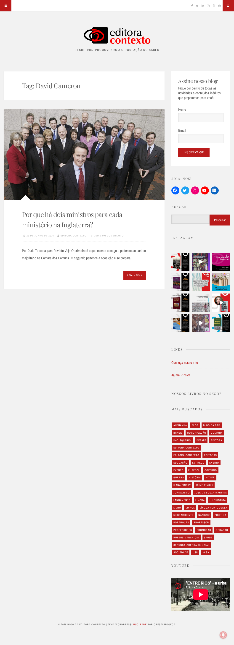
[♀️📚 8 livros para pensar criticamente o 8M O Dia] (221, 282)
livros (190, 507)
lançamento (182, 500)
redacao (222, 530)
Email (182, 130)
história (195, 477)
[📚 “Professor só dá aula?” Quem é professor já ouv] (201, 262)
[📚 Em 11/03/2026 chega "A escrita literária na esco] (180, 323)
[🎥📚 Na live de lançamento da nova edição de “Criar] (221, 303)
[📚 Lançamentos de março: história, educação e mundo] (221, 262)
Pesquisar (220, 220)
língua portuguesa (213, 507)
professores (182, 530)
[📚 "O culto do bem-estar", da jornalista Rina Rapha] (201, 323)
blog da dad (211, 425)
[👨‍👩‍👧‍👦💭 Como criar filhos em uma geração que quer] (201, 282)
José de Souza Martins (210, 492)
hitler (210, 477)
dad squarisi (182, 440)
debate (201, 440)
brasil (177, 432)
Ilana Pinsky (182, 485)
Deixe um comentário (109, 235)
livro (177, 507)
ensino (214, 462)
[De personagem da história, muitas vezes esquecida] (201, 303)
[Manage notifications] (223, 635)
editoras (210, 455)
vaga (206, 552)
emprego (198, 462)
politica (220, 515)
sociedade (180, 552)
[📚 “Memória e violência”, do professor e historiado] (221, 323)
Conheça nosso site (184, 362)
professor (201, 522)
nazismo (204, 515)
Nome (182, 109)
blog (195, 425)
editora (216, 440)
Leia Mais (133, 275)
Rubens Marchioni (186, 537)
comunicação (196, 432)
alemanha (180, 425)
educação (180, 462)
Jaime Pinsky (180, 375)
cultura (217, 432)
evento (178, 470)
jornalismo (181, 492)
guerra (178, 477)
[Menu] (5, 5)
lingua (200, 500)
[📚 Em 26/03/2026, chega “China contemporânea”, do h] (180, 282)
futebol (194, 470)
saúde (208, 537)
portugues (181, 522)
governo (211, 470)
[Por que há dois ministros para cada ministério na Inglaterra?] (84, 154)
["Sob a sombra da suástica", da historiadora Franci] (180, 262)
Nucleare (140, 624)
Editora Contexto (73, 235)
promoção (204, 530)
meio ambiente (183, 515)
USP (195, 552)
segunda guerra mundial (191, 545)
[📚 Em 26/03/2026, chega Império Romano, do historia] (180, 303)
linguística (218, 500)
